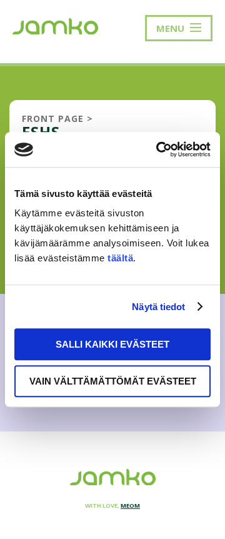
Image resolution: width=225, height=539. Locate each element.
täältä (120, 258)
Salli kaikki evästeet (112, 344)
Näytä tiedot (158, 306)
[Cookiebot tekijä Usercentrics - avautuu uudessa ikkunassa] (159, 149)
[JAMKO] (55, 25)
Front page (53, 118)
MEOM (130, 505)
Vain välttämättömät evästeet (112, 381)
